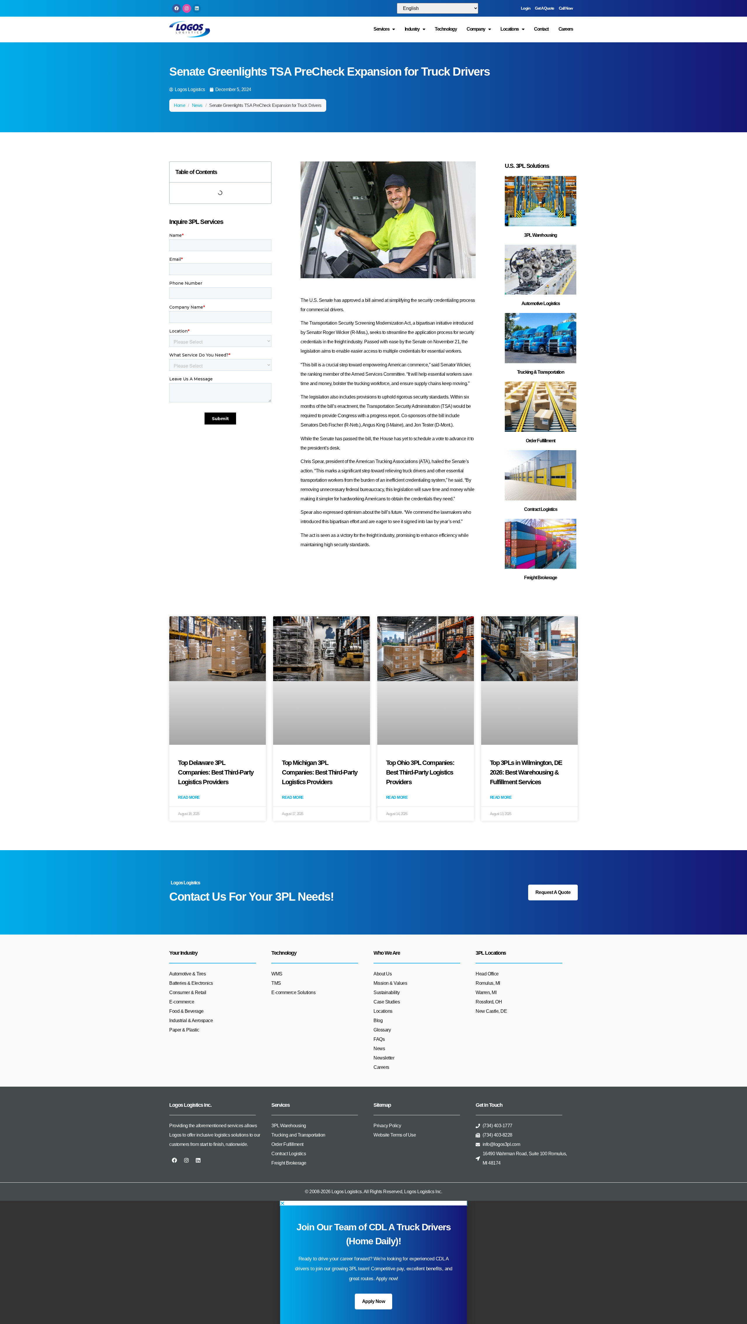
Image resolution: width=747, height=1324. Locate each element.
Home (179, 105)
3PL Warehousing (540, 235)
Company (476, 29)
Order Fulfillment (540, 440)
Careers (565, 29)
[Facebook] (176, 8)
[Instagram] (186, 8)
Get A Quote (544, 8)
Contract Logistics (540, 509)
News (197, 105)
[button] (373, 1203)
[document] (373, 1262)
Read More (189, 797)
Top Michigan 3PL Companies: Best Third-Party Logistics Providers (319, 772)
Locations (509, 29)
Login (525, 8)
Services (381, 29)
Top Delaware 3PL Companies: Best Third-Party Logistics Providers (216, 772)
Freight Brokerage (540, 577)
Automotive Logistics (540, 303)
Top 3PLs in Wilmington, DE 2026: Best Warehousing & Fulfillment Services (526, 772)
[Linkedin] (196, 8)
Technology (446, 29)
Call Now (566, 8)
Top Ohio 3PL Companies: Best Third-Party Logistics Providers (420, 772)
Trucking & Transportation (540, 372)
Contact (541, 29)
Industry (412, 29)
